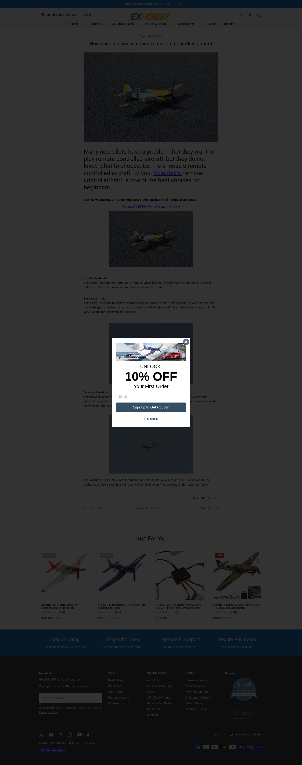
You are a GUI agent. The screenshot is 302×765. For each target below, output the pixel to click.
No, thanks (151, 419)
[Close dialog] (186, 342)
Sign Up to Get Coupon (151, 407)
